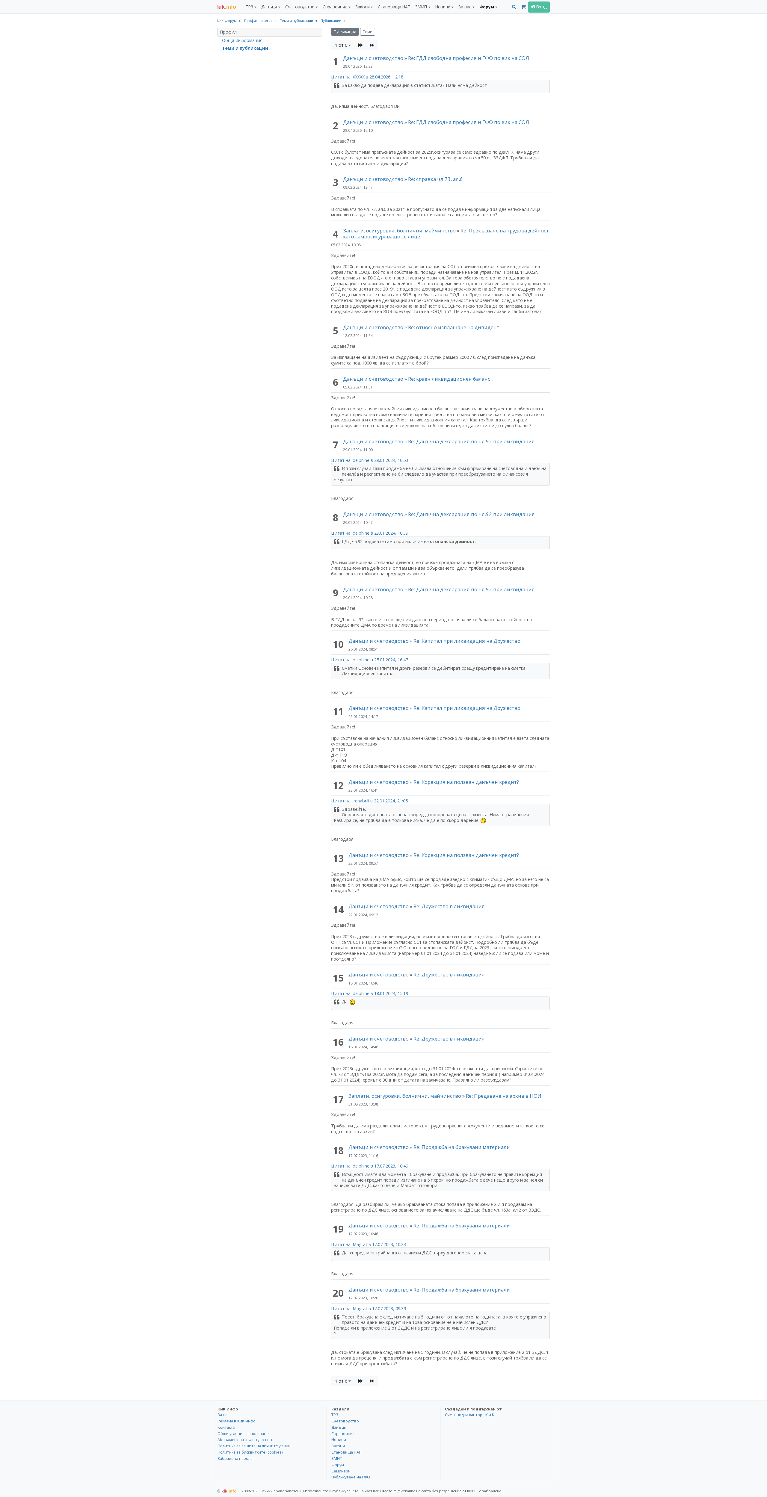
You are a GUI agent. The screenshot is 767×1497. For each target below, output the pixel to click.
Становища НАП (394, 7)
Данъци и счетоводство (373, 58)
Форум (337, 1464)
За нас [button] (464, 7)
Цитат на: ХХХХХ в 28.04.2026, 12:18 (367, 77)
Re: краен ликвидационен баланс (449, 378)
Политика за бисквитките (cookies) (250, 1452)
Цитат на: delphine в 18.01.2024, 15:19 (369, 993)
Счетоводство (345, 1421)
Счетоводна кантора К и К (469, 1414)
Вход (541, 7)
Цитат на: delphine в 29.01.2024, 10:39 (369, 533)
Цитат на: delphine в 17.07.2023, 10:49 (369, 1166)
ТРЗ (334, 1414)
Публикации (345, 31)
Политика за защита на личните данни (254, 1445)
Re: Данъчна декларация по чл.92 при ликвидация (471, 441)
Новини (338, 1439)
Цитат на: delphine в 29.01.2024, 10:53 (369, 460)
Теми (367, 31)
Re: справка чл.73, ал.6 (435, 179)
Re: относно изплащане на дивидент (453, 327)
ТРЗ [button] (249, 7)
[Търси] (514, 7)
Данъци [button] (269, 7)
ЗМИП (336, 1458)
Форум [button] (486, 7)
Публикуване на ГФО (350, 1477)
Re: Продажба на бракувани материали (461, 1147)
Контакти (226, 1427)
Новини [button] (442, 7)
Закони (338, 1445)
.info (226, 7)
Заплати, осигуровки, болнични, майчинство (400, 230)
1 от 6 (341, 45)
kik (227, 1491)
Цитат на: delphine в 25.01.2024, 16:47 (369, 660)
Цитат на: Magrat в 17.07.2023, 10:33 (368, 1244)
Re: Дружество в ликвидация (449, 906)
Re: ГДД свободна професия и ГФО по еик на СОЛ (468, 58)
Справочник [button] (335, 7)
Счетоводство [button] (300, 7)
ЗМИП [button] (421, 7)
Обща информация (242, 40)
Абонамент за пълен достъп (245, 1439)
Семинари (341, 1471)
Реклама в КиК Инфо (237, 1421)
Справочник (342, 1433)
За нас (223, 1414)
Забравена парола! (235, 1458)
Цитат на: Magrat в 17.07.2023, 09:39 (368, 1308)
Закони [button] (362, 7)
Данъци (338, 1427)
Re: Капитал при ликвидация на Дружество (466, 640)
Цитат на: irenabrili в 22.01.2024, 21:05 (369, 801)
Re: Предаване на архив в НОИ (503, 1095)
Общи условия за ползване (243, 1433)
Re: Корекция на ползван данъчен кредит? (466, 781)
